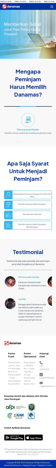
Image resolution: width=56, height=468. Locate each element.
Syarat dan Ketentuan (12, 465)
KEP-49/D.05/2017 (31, 454)
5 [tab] (34, 141)
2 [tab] (22, 141)
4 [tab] (30, 141)
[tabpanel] (28, 125)
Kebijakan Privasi (29, 465)
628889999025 (47, 378)
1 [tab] (17, 141)
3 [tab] (26, 141)
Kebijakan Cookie (45, 465)
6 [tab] (38, 141)
